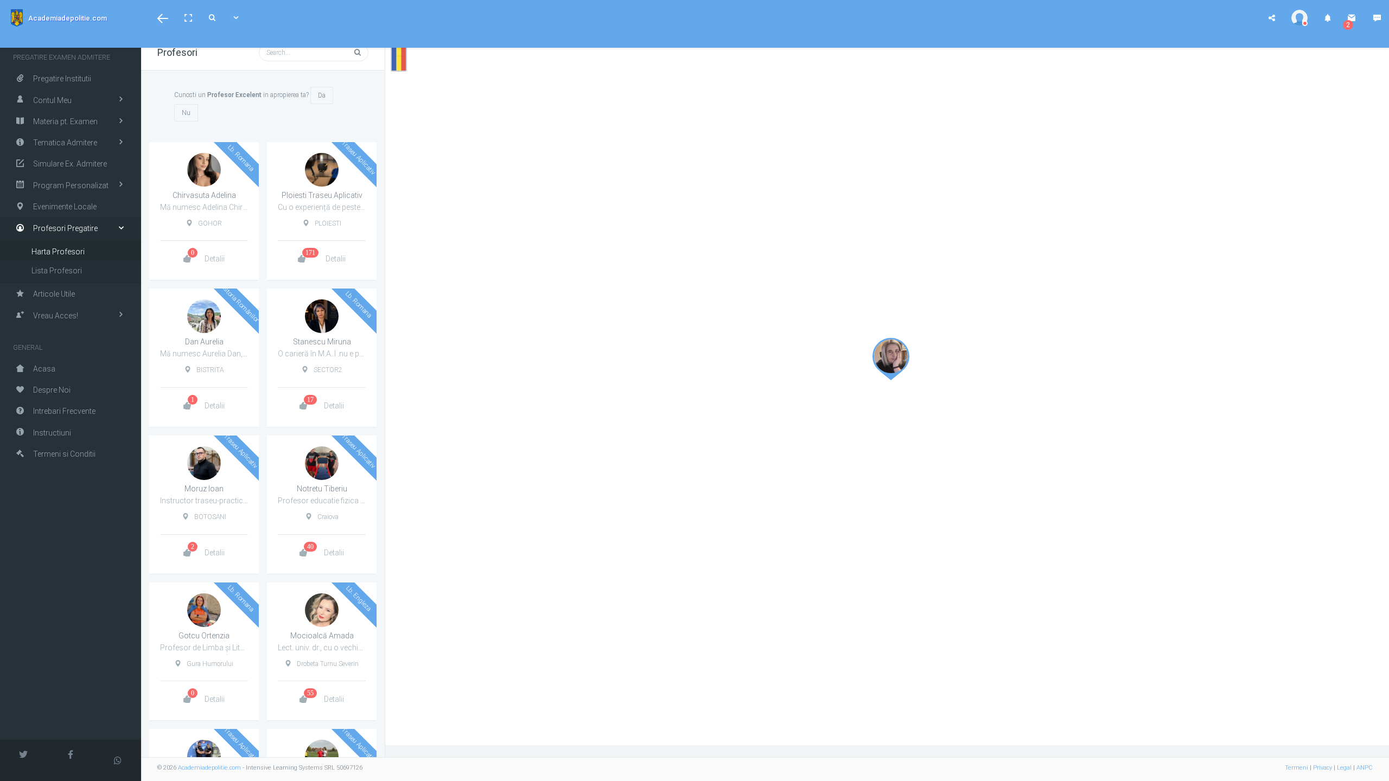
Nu (186, 113)
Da (322, 95)
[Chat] (1377, 18)
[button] (162, 18)
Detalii (215, 258)
